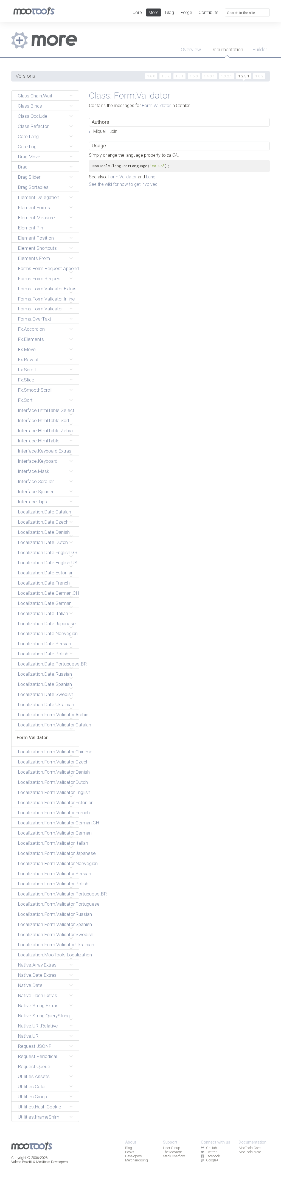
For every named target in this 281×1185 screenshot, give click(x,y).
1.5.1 (179, 76)
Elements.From (34, 258)
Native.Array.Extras (37, 965)
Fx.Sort (25, 400)
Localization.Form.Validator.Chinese (46, 751)
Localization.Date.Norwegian (46, 633)
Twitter (211, 1152)
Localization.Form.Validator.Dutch (46, 782)
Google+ (212, 1160)
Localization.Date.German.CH (46, 593)
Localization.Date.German (45, 603)
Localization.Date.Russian (45, 674)
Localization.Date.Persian (44, 643)
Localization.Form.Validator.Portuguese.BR (46, 894)
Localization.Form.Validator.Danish (46, 772)
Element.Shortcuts (37, 248)
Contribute (208, 12)
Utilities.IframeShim (38, 1117)
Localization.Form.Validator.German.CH (46, 822)
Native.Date (30, 985)
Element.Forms (34, 207)
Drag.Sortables (33, 187)
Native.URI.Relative (38, 1026)
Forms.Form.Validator (40, 308)
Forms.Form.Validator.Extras (46, 288)
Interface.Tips (32, 501)
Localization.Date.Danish (44, 532)
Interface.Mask (33, 471)
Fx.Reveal (28, 359)
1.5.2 (165, 76)
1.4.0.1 (209, 76)
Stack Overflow (174, 1156)
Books (129, 1152)
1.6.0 (151, 76)
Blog (169, 12)
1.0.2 (259, 76)
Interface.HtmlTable (39, 440)
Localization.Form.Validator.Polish (46, 883)
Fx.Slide (26, 380)
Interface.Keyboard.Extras (44, 451)
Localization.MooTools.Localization (46, 954)
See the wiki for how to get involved (123, 184)
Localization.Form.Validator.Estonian (46, 802)
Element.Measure (36, 217)
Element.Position (36, 238)
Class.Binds (30, 106)
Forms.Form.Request (40, 278)
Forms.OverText (34, 319)
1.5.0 (194, 76)
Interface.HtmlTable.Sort (43, 420)
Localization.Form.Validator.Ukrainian (46, 944)
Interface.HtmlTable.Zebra (45, 430)
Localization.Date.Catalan (44, 512)
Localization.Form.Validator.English (46, 792)
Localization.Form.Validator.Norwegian (46, 863)
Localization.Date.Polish (43, 653)
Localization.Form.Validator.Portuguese (46, 904)
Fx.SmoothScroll (35, 390)
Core (137, 12)
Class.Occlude (32, 116)
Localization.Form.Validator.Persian (46, 873)
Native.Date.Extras (37, 975)
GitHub (211, 1148)
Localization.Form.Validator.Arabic (46, 714)
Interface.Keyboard (37, 461)
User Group (171, 1148)
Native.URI (29, 1036)
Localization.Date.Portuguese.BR (46, 664)
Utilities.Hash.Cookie (39, 1107)
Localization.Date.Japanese (46, 623)
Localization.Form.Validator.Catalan (46, 725)
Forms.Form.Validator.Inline (46, 299)
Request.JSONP (35, 1046)
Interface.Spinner (36, 491)
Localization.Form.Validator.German (46, 833)
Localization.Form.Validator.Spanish (46, 924)
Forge (186, 12)
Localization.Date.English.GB (46, 552)
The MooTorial (173, 1152)
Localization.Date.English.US (46, 562)
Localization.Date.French (44, 583)
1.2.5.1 (243, 76)
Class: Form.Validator (129, 95)
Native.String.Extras (38, 1005)
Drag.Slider (29, 177)
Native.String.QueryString (44, 1015)
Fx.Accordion (31, 329)
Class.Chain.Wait (35, 96)
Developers (133, 1156)
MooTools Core (249, 1148)
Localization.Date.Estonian (46, 572)
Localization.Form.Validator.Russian (46, 914)
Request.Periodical (37, 1056)
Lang (150, 176)
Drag (22, 167)
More (153, 12)
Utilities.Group (32, 1096)
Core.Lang (28, 136)
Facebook (213, 1156)
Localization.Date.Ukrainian (46, 704)
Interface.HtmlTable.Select (46, 410)
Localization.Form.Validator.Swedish (46, 934)
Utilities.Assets (34, 1076)
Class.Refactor (33, 126)
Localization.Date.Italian (43, 613)
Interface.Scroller (36, 481)
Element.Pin (30, 228)
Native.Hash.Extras (37, 995)
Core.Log (27, 146)
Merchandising (136, 1160)
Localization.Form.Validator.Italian (46, 843)
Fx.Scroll (27, 369)
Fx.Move (27, 349)
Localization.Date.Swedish (45, 694)
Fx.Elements (31, 339)
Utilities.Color (32, 1086)
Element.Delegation (38, 197)
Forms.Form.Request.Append (46, 268)
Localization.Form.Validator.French (46, 812)
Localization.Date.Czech (43, 522)
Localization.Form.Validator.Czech (46, 762)
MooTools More (250, 1152)
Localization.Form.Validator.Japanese (46, 853)
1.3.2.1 (226, 76)
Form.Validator (32, 737)
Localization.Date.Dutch (43, 542)
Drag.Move (29, 156)
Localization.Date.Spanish (45, 684)
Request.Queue (34, 1066)
